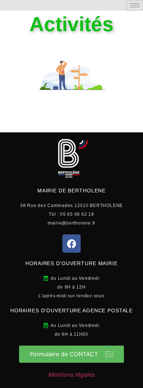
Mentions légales (71, 374)
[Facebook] (71, 243)
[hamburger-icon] (134, 5)
